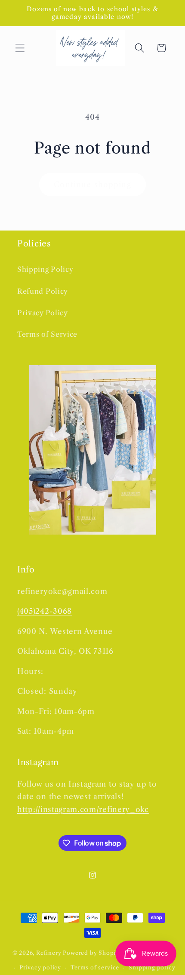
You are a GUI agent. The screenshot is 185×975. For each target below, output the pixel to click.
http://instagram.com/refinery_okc (83, 809)
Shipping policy (152, 967)
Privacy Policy (42, 312)
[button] (20, 48)
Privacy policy (40, 967)
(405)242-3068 (44, 610)
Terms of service (95, 967)
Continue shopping (92, 184)
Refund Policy (42, 291)
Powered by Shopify (92, 953)
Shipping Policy (45, 269)
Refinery (48, 953)
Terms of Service (47, 334)
